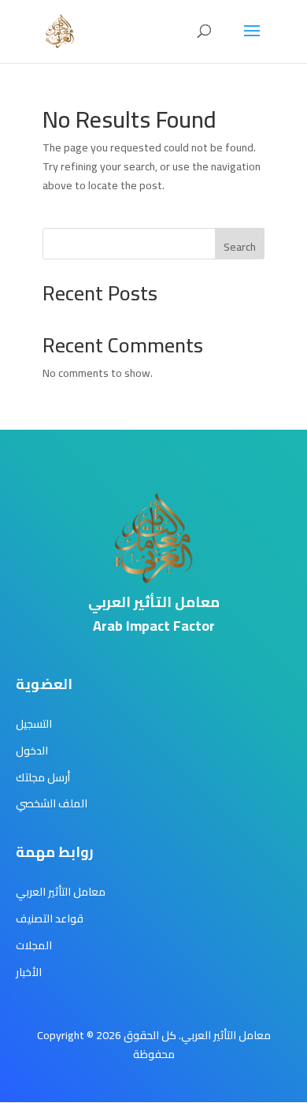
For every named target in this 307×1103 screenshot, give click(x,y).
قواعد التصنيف (49, 918)
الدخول (32, 750)
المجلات (34, 945)
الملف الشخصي (51, 803)
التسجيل (34, 724)
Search (240, 247)
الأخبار (29, 972)
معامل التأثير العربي (60, 891)
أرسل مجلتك (43, 777)
